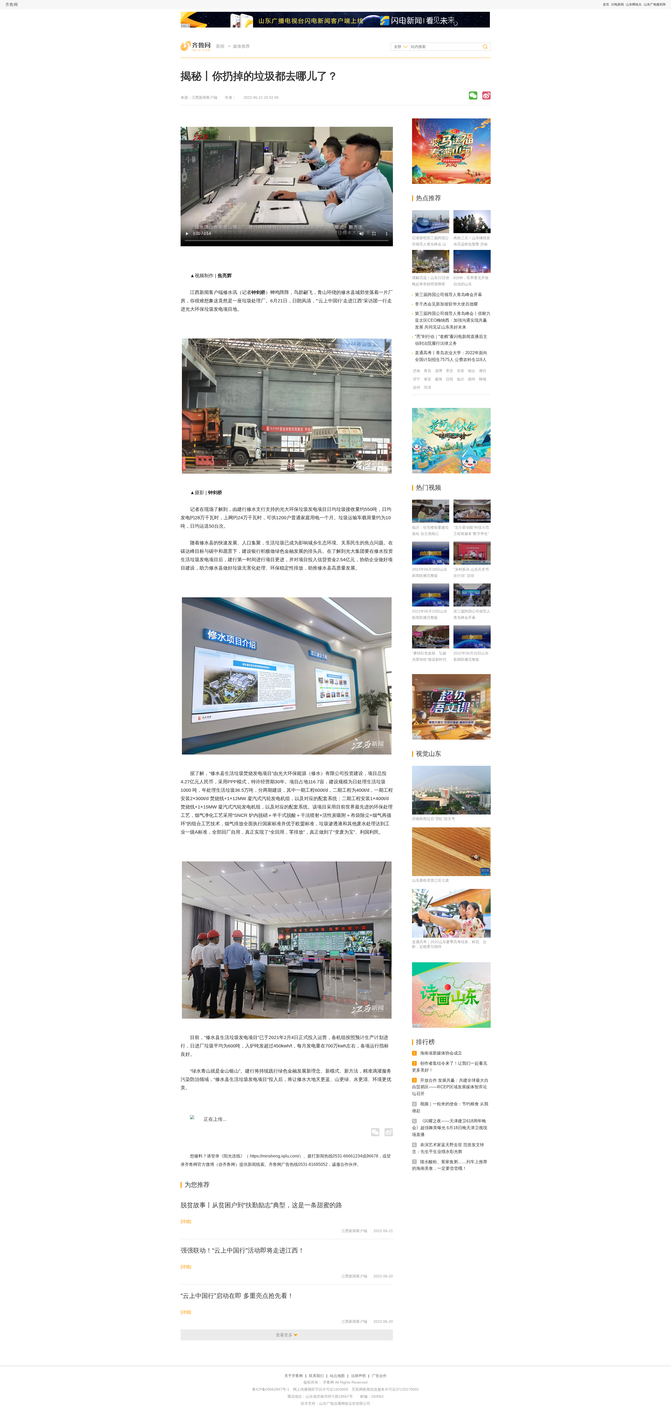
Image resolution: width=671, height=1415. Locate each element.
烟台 (471, 371)
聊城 (482, 379)
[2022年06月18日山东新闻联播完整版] (430, 553)
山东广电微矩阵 (655, 4)
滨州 (416, 387)
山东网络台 (634, 4)
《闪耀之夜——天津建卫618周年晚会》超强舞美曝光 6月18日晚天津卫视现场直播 (449, 1128)
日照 (449, 379)
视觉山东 (428, 753)
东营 (460, 371)
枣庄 (449, 371)
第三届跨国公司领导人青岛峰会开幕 (448, 294)
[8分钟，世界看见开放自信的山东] (472, 271)
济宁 (416, 379)
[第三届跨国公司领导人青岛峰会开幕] (472, 595)
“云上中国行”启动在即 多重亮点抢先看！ (237, 1295)
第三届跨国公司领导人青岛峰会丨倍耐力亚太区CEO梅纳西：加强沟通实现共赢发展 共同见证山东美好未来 (452, 320)
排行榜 (425, 1041)
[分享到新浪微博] (486, 95)
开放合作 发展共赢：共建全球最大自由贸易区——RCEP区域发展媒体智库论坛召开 (450, 1087)
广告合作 (379, 1376)
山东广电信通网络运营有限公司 (344, 1403)
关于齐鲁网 (293, 1376)
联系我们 (316, 1376)
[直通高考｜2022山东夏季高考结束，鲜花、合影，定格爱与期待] (451, 913)
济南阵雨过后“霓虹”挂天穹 (433, 819)
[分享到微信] (473, 95)
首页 (606, 4)
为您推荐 (197, 1184)
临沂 (460, 379)
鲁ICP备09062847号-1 (270, 1389)
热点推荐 (428, 197)
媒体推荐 (241, 46)
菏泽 (427, 387)
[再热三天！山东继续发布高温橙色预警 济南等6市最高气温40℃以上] (472, 232)
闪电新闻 (617, 4)
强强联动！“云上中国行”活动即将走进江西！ (242, 1250)
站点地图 (337, 1376)
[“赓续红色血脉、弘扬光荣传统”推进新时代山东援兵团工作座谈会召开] (430, 636)
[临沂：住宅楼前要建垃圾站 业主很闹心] (430, 511)
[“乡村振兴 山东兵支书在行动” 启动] (472, 553)
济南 (416, 371)
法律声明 (358, 1376)
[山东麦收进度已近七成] (451, 851)
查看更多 (284, 1335)
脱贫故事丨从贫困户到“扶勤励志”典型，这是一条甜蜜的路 (261, 1205)
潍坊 (482, 371)
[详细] (186, 1221)
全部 (397, 47)
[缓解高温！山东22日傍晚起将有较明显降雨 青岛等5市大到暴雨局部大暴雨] (430, 271)
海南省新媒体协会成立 (441, 1053)
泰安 (427, 379)
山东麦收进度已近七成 (430, 880)
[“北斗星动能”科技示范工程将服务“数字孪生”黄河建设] (472, 511)
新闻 (220, 46)
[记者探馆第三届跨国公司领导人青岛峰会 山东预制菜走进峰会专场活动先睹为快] (430, 232)
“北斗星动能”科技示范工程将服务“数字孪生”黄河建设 (471, 533)
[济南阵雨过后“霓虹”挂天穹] (451, 790)
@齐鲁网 (226, 1164)
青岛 (427, 371)
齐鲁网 (11, 4)
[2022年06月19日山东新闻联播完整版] (430, 595)
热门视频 (428, 487)
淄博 (438, 371)
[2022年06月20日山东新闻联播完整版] (472, 636)
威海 (438, 379)
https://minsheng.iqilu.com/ (274, 1156)
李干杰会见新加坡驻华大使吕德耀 (446, 304)
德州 (471, 379)
